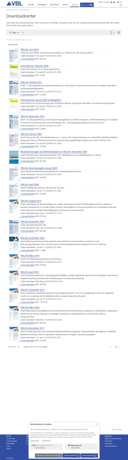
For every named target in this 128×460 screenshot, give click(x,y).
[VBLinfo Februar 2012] (14, 88)
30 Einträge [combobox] (12, 347)
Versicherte (54, 4)
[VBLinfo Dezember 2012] (14, 122)
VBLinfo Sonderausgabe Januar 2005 (38, 168)
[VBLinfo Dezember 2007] (14, 227)
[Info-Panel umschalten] (118, 32)
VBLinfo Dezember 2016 (32, 289)
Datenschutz (46, 440)
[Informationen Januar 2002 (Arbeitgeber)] (14, 105)
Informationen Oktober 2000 (34, 66)
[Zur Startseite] (14, 3)
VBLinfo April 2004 (29, 184)
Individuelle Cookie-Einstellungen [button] (47, 455)
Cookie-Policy (34, 440)
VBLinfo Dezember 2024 (32, 238)
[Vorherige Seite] (110, 346)
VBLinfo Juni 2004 (29, 49)
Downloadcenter (25, 10)
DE (118, 2)
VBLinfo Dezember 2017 (32, 328)
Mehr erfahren (40, 448)
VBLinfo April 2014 (29, 272)
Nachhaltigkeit (10, 443)
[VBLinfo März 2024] (14, 313)
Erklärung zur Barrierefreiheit (113, 438)
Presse (8, 446)
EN (121, 2)
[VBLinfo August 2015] (14, 206)
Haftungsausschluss (111, 446)
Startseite (9, 10)
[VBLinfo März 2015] (14, 261)
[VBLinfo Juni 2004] (14, 55)
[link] (119, 346)
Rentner (65, 4)
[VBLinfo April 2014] (14, 277)
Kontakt (100, 2)
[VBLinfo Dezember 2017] (14, 334)
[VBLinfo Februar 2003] (14, 139)
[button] (22, 32)
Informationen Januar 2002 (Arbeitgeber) (40, 100)
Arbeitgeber (42, 4)
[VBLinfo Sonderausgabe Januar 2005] (14, 173)
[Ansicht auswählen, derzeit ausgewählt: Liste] (113, 32)
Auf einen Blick (10, 438)
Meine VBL (87, 5)
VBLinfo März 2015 (29, 255)
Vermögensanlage (11, 441)
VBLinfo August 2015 (30, 201)
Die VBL (31, 4)
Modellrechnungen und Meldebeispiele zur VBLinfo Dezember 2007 (53, 151)
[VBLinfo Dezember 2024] (14, 243)
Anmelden (106, 2)
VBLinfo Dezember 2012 (32, 116)
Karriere (8, 448)
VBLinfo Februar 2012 (31, 82)
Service (75, 4)
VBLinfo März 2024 (29, 307)
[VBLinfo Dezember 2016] (14, 295)
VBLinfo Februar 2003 (31, 134)
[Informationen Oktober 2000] (14, 71)
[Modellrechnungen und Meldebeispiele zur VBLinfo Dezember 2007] (14, 157)
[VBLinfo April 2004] (14, 190)
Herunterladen (28, 59)
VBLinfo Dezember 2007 (32, 221)
